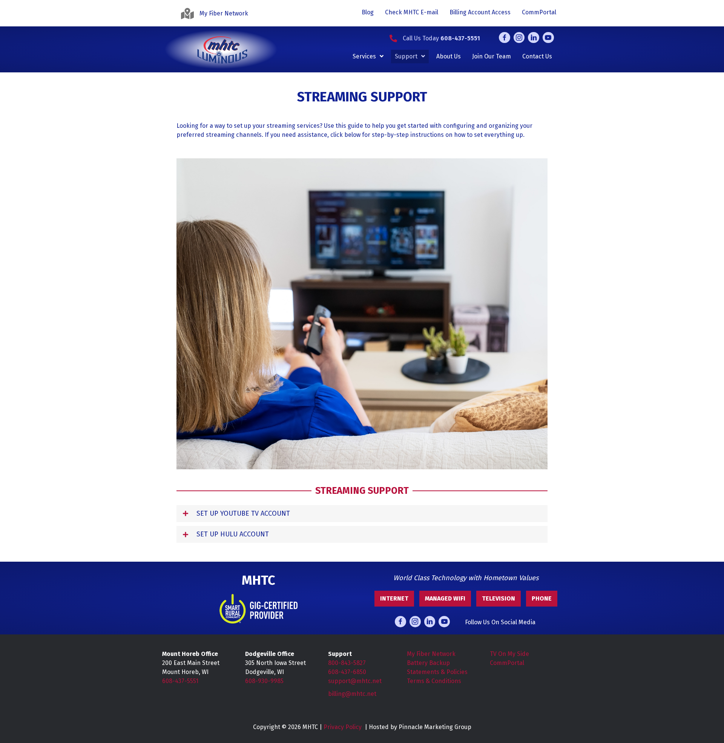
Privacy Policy (343, 727)
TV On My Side (509, 653)
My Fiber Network (431, 653)
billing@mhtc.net (352, 693)
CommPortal (507, 662)
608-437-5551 (180, 681)
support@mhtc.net (355, 681)
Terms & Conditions (434, 681)
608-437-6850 (347, 672)
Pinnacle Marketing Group (435, 727)
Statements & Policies (437, 672)
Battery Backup (428, 662)
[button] (362, 513)
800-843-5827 (347, 662)
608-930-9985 (264, 681)
